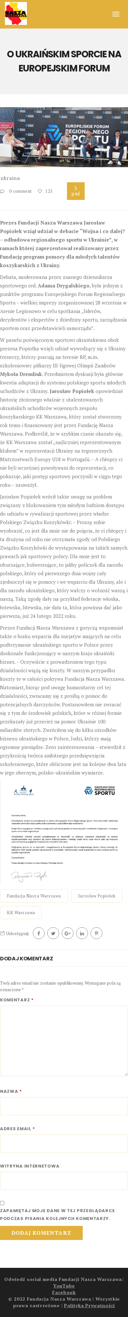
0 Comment (20, 191)
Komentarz (17, 1000)
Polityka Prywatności (89, 1305)
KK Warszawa (21, 912)
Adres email (17, 1129)
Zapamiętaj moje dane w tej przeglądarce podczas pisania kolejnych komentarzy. (57, 1215)
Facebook (64, 1292)
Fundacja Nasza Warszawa (34, 896)
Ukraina (10, 178)
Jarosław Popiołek (97, 896)
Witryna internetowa (29, 1166)
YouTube (64, 1286)
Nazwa (11, 1091)
